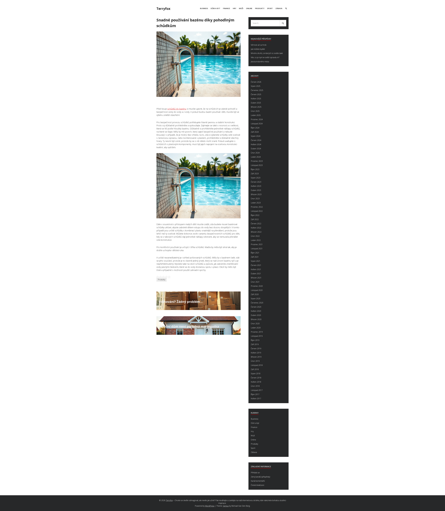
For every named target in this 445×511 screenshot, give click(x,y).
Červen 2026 (256, 82)
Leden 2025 (256, 115)
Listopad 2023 (257, 165)
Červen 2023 (256, 182)
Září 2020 (255, 294)
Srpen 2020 (255, 298)
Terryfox (163, 8)
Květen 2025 (256, 98)
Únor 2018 (255, 386)
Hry (234, 8)
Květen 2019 (256, 352)
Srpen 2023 (255, 177)
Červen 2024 (256, 140)
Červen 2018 (256, 377)
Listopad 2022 (257, 211)
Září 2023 (255, 173)
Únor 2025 (255, 111)
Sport (270, 8)
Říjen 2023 (255, 169)
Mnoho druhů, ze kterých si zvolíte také (267, 53)
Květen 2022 (256, 227)
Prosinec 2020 (257, 286)
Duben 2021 (256, 273)
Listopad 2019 (257, 336)
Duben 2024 (256, 148)
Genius (226, 506)
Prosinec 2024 (257, 119)
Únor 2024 (255, 152)
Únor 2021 (255, 282)
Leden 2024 (256, 157)
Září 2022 (255, 219)
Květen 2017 (256, 398)
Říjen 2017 (255, 394)
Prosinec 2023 (257, 161)
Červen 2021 (256, 265)
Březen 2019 (256, 357)
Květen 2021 (256, 269)
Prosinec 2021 (257, 244)
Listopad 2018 (257, 365)
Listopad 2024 (257, 123)
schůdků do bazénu (176, 108)
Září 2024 (255, 132)
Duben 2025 (256, 102)
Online (249, 8)
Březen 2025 (256, 107)
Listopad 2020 (257, 290)
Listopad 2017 (257, 390)
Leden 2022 (256, 240)
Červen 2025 (256, 94)
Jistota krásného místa (260, 61)
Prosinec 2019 (257, 332)
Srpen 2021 (255, 261)
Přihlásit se (255, 472)
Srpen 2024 (255, 136)
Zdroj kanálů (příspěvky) (260, 476)
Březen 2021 (256, 277)
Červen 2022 (256, 223)
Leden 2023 (256, 202)
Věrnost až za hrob (258, 45)
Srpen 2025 (255, 86)
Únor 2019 (255, 361)
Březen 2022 (256, 232)
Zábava (278, 8)
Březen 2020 (256, 319)
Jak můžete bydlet (258, 49)
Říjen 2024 (255, 127)
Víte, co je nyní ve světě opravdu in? (265, 57)
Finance (226, 8)
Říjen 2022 (255, 215)
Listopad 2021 (257, 248)
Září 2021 (255, 257)
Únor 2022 (255, 236)
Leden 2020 (256, 327)
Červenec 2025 (257, 90)
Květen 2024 (256, 144)
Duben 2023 (256, 190)
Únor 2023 (255, 198)
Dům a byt (215, 8)
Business (204, 8)
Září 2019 (255, 344)
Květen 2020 (256, 311)
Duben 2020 (256, 315)
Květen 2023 (256, 186)
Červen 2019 (256, 348)
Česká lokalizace (257, 485)
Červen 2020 (256, 307)
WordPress (209, 506)
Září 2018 (255, 369)
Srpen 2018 (255, 373)
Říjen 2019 (255, 340)
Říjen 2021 (255, 252)
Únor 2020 (255, 323)
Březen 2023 (256, 194)
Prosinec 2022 (257, 207)
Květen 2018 (256, 382)
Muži (241, 8)
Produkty (259, 8)
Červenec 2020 (257, 302)
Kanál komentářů (258, 481)
